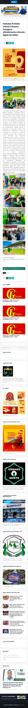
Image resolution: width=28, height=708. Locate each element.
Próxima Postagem (21, 347)
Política (4, 659)
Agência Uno (21, 705)
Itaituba (11, 20)
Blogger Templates (13, 705)
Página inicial (6, 20)
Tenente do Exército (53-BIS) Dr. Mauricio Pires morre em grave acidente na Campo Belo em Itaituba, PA (13, 685)
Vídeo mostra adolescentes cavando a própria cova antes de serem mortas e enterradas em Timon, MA (17, 623)
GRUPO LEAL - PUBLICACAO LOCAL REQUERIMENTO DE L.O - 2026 (11, 300)
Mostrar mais (22, 284)
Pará (12, 657)
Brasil (4, 655)
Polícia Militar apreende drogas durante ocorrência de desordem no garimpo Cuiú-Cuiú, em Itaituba (16, 631)
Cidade (8, 655)
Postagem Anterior (6, 347)
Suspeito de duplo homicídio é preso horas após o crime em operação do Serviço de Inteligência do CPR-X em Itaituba (17, 614)
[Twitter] (12, 43)
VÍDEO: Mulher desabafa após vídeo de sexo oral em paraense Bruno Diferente (17, 606)
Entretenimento (15, 655)
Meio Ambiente (6, 657)
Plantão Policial (17, 657)
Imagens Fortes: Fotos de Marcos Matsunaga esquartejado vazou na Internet (16, 598)
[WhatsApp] (10, 43)
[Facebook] (7, 43)
